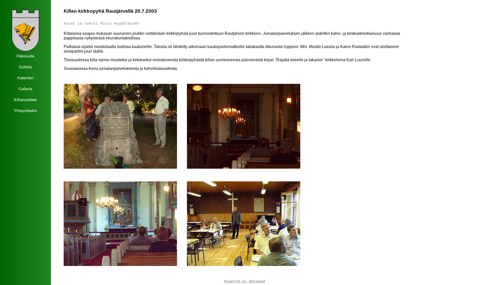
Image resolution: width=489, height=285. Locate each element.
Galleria (25, 89)
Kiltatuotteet (25, 100)
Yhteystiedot (25, 111)
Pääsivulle (25, 56)
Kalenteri (25, 78)
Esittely (25, 67)
